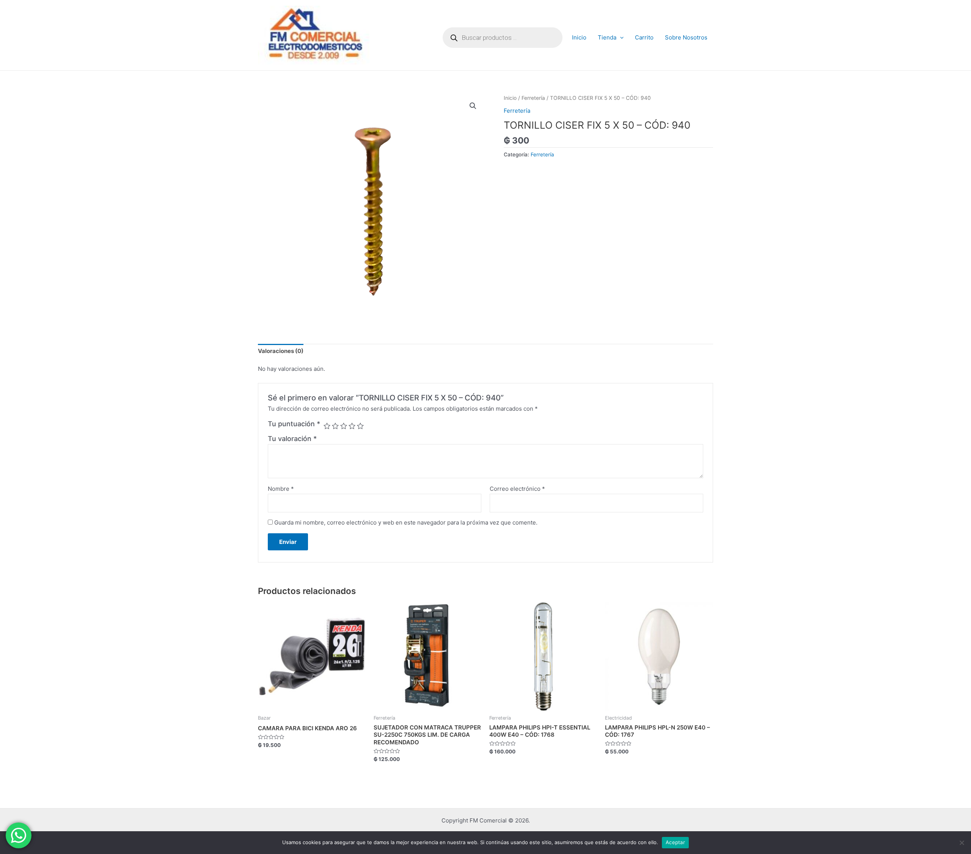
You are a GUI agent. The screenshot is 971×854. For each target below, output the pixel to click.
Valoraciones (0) (280, 351)
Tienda (607, 37)
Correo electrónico (517, 488)
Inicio (579, 37)
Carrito (644, 37)
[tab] (280, 351)
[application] (620, 37)
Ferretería (533, 98)
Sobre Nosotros (686, 37)
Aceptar (675, 842)
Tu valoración (292, 439)
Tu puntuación (294, 424)
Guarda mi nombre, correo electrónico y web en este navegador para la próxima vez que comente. (405, 522)
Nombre (281, 488)
